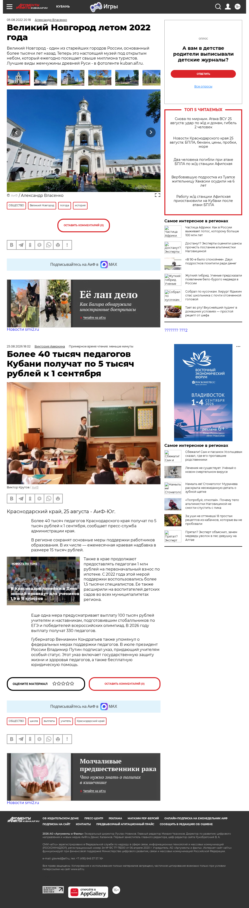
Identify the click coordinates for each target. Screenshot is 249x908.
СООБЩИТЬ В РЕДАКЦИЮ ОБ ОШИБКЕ (186, 824)
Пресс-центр (93, 818)
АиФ (14, 195)
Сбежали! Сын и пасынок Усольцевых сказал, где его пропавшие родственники (213, 455)
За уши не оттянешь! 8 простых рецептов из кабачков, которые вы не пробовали (213, 520)
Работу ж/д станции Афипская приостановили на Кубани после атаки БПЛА (203, 201)
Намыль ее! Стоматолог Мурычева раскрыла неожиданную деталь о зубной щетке (211, 487)
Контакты (83, 824)
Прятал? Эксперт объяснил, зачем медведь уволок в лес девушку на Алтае (211, 536)
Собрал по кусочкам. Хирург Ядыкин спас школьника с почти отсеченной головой (213, 295)
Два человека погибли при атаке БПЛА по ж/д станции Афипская (203, 162)
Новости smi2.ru (23, 329)
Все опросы (203, 86)
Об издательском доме (61, 818)
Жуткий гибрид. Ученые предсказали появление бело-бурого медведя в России (213, 279)
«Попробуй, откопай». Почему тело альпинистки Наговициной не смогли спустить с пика (212, 504)
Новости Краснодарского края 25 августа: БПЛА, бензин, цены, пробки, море (203, 142)
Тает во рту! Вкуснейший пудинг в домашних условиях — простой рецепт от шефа (211, 311)
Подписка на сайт (56, 824)
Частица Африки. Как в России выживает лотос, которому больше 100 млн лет (212, 231)
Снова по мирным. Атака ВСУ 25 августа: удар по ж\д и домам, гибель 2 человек (203, 123)
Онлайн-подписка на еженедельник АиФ (196, 818)
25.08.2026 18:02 (19, 346)
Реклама (115, 818)
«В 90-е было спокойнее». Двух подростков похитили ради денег (211, 261)
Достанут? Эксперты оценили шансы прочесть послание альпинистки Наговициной (213, 247)
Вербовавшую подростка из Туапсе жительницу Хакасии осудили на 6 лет (203, 181)
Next (151, 132)
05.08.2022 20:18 (19, 20)
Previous (16, 132)
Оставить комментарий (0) (84, 225)
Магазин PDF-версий (143, 818)
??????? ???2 (175, 330)
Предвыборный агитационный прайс (125, 824)
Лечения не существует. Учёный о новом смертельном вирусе (210, 470)
